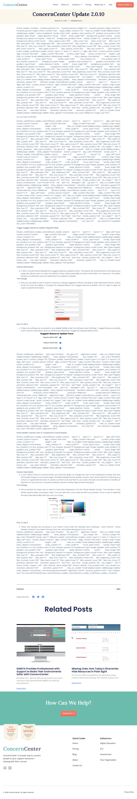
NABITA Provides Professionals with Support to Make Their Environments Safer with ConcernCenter (39, 671)
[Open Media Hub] (105, 4)
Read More (21, 688)
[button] (33, 597)
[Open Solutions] (81, 4)
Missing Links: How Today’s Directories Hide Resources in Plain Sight (95, 670)
